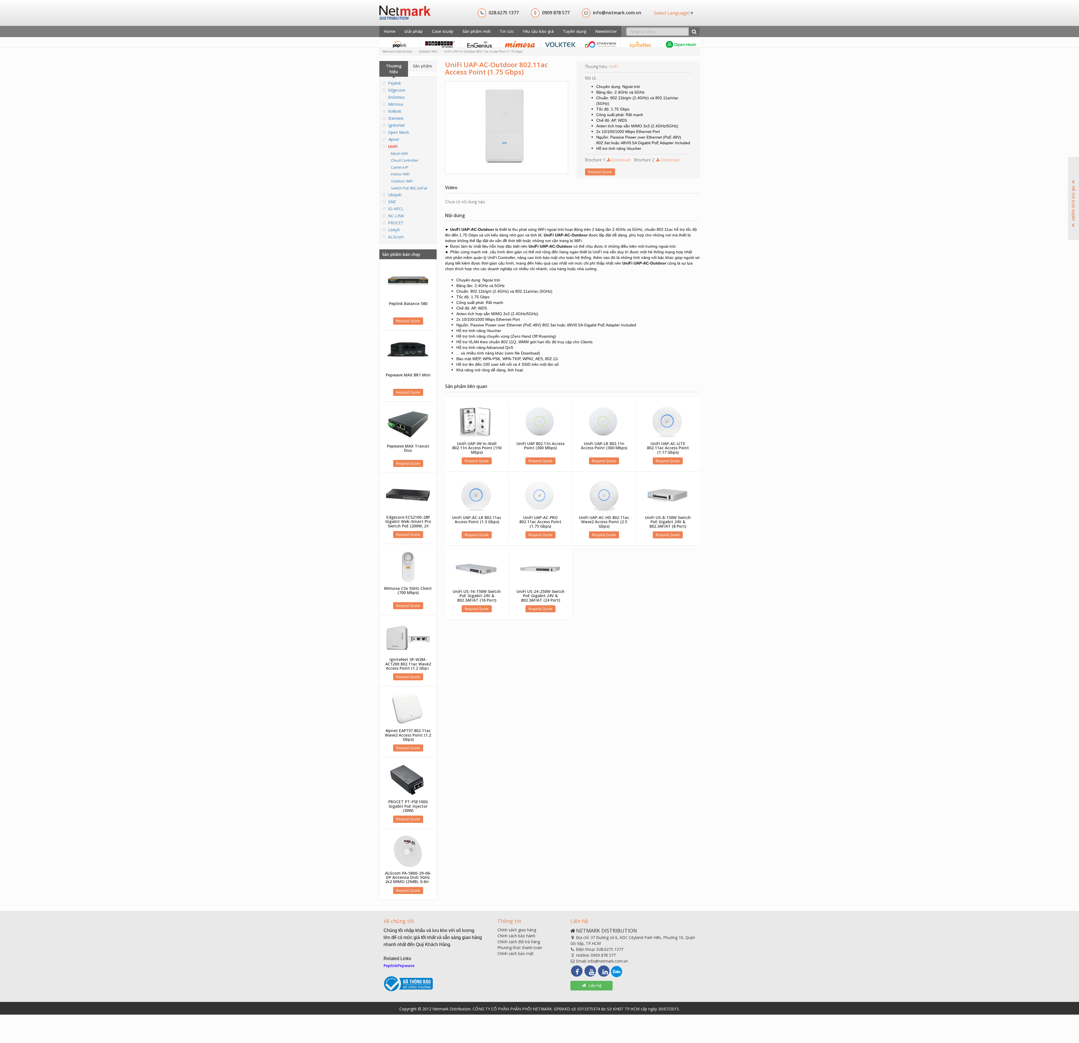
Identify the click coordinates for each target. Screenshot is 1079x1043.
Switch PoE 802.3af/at (409, 188)
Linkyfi (394, 229)
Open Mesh (398, 132)
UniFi (393, 146)
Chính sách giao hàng (516, 930)
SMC (392, 201)
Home (389, 31)
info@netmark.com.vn (608, 961)
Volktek (394, 111)
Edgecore (396, 90)
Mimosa (395, 104)
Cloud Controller (404, 160)
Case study (443, 31)
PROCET (396, 222)
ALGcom (396, 237)
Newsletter (606, 31)
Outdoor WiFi (402, 181)
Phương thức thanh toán (519, 947)
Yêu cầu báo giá (538, 31)
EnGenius (396, 97)
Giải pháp (413, 31)
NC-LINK (396, 215)
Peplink (394, 83)
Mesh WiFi (399, 153)
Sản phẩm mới (477, 31)
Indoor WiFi (400, 174)
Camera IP (399, 167)
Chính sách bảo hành (516, 935)
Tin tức (507, 31)
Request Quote (408, 321)
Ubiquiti (395, 194)
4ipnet (393, 139)
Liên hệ (595, 985)
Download (620, 159)
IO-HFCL (396, 208)
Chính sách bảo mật (515, 953)
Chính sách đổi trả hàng (518, 941)
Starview (396, 118)
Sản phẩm (422, 66)
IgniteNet (396, 125)
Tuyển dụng (574, 31)
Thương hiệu (394, 68)
